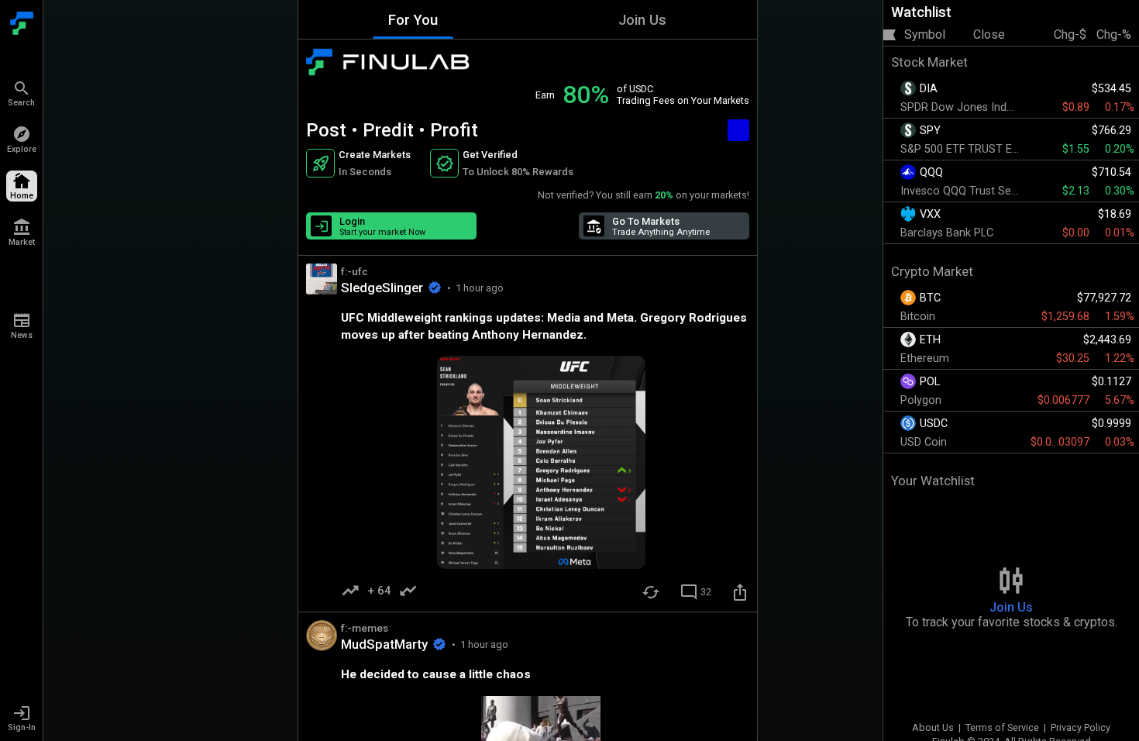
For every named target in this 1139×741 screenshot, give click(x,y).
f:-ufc (354, 271)
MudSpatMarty (384, 644)
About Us (933, 727)
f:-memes (364, 628)
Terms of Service (1002, 727)
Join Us (642, 20)
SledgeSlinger (382, 287)
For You (413, 20)
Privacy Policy (1080, 727)
